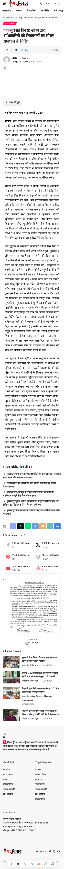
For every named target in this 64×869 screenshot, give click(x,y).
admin (14, 58)
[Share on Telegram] (32, 864)
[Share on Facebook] (11, 50)
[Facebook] (17, 545)
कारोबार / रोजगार (36, 696)
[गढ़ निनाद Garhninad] (18, 3)
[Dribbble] (47, 568)
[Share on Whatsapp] (25, 864)
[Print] (26, 50)
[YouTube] (58, 851)
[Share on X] (16, 50)
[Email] (38, 864)
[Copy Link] (21, 50)
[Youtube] (17, 568)
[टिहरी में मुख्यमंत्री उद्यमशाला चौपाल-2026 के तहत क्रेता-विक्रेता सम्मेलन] (11, 693)
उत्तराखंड (25, 665)
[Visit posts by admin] (6, 59)
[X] (47, 545)
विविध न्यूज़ (34, 665)
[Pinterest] (17, 556)
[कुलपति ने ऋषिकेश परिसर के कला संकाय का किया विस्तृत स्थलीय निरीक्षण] (11, 662)
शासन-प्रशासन (10, 23)
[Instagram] (47, 556)
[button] (6, 3)
